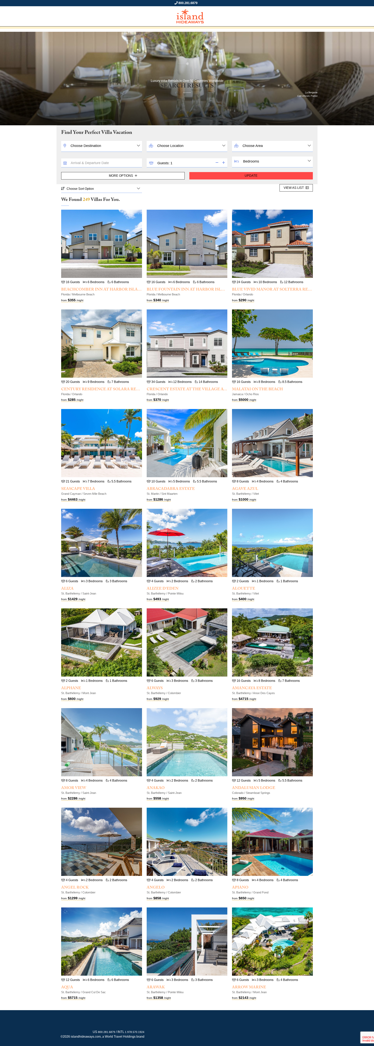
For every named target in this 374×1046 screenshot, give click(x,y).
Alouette (243, 589)
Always (155, 688)
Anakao (156, 788)
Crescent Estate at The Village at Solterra (198, 389)
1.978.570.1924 (134, 1032)
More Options (121, 175)
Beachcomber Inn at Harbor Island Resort (111, 290)
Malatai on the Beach (257, 389)
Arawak (156, 987)
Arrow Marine (249, 987)
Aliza (67, 589)
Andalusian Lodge (253, 788)
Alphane (71, 688)
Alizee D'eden (162, 589)
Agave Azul (245, 489)
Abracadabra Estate (171, 489)
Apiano (240, 888)
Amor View (73, 788)
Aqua (67, 987)
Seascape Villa (78, 489)
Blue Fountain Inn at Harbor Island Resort (197, 290)
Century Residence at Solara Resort (104, 389)
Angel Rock (75, 888)
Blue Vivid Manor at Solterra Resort (275, 290)
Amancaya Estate (252, 688)
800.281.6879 (188, 3)
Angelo (156, 888)
